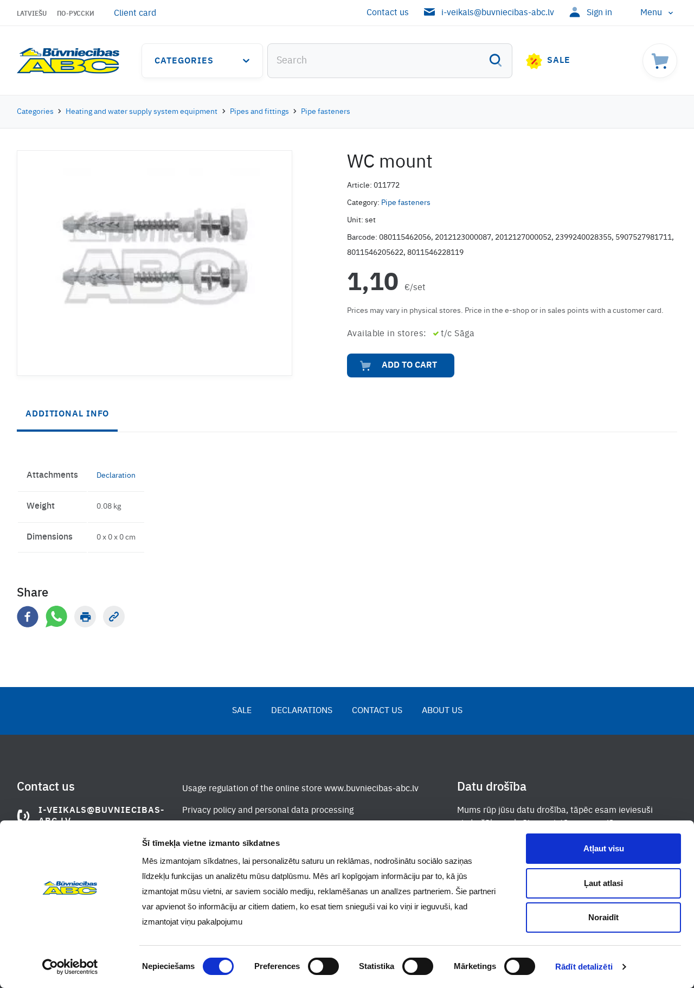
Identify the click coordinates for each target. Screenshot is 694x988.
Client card (135, 13)
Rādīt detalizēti (584, 966)
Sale (558, 60)
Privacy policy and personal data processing (268, 810)
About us (442, 711)
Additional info (67, 414)
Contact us (388, 13)
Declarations (301, 711)
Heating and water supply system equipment (141, 112)
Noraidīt (603, 917)
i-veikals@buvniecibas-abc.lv (497, 13)
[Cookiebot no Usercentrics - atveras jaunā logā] (70, 967)
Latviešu (32, 14)
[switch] (323, 966)
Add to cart (409, 365)
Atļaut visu (603, 848)
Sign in (599, 13)
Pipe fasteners (325, 112)
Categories (184, 61)
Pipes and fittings (259, 112)
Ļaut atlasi (603, 883)
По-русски (75, 14)
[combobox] (389, 60)
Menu (651, 13)
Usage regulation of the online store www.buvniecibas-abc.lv (300, 789)
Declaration (116, 475)
